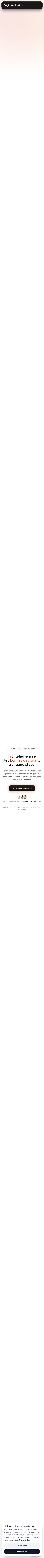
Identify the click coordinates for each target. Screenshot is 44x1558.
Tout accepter (22, 1551)
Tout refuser (22, 1546)
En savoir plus (24, 1540)
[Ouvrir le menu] (38, 5)
